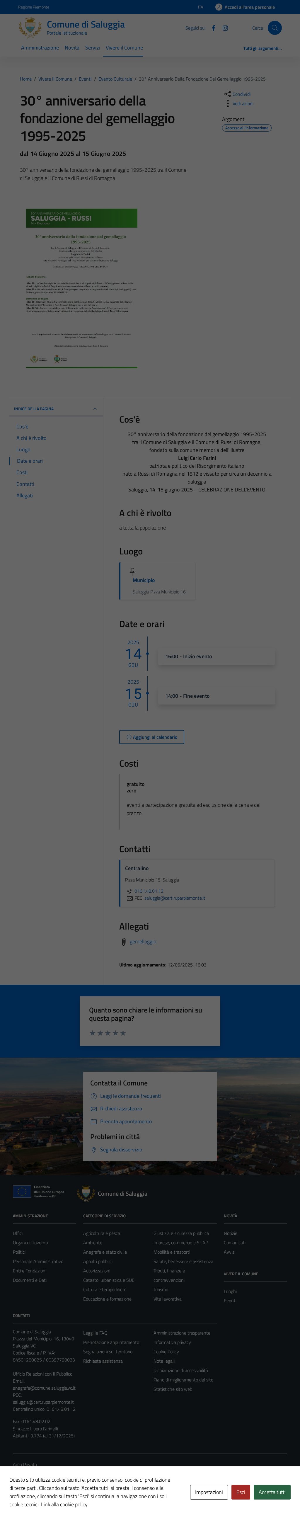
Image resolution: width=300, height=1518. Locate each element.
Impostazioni (209, 1492)
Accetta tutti (272, 1492)
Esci (240, 1492)
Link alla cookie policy (64, 1504)
